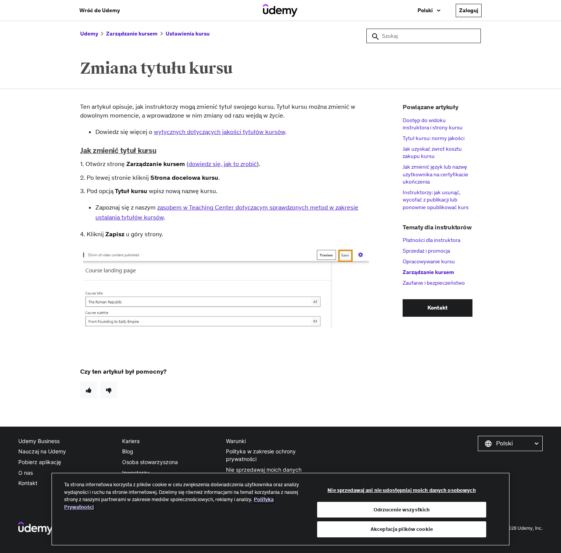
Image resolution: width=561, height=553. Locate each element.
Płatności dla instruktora (431, 240)
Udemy (89, 33)
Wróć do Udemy (99, 10)
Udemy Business (39, 441)
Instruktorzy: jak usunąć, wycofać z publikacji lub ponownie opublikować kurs (436, 200)
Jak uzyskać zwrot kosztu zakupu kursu (432, 152)
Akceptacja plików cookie (402, 529)
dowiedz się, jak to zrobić (223, 164)
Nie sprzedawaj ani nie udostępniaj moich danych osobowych (401, 490)
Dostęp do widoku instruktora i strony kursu (433, 124)
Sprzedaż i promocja (426, 250)
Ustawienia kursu (188, 33)
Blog (127, 451)
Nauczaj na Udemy (42, 451)
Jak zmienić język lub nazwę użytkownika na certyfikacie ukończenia (435, 174)
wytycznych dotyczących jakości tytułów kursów (219, 131)
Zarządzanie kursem (132, 33)
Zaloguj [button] (468, 10)
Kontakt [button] (437, 307)
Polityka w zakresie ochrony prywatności (261, 455)
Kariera (131, 441)
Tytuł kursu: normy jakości (433, 138)
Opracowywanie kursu (429, 261)
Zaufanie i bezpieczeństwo (434, 282)
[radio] (88, 390)
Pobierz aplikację (39, 462)
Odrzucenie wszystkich (402, 509)
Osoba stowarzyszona (150, 462)
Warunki (236, 441)
